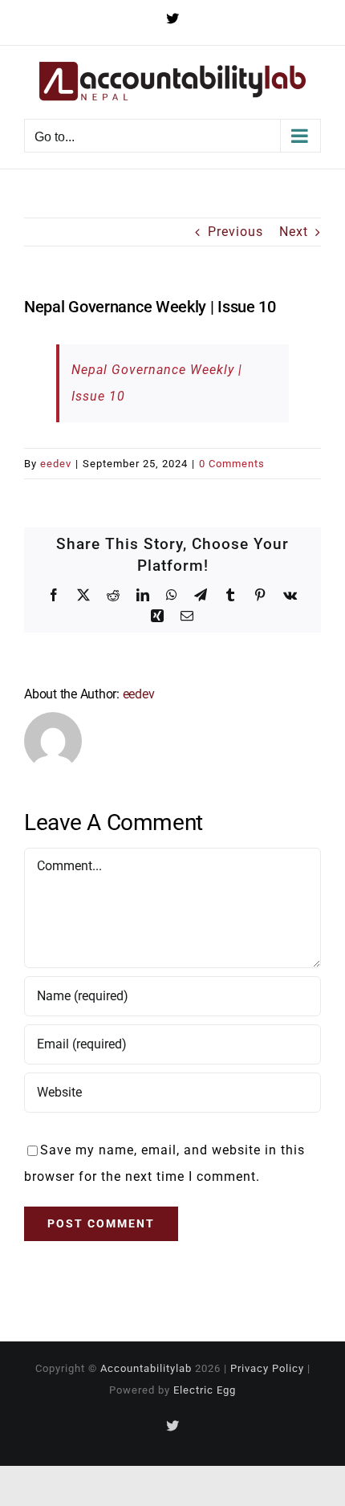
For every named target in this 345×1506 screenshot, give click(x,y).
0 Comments (232, 464)
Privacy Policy (267, 1368)
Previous (235, 231)
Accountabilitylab (146, 1368)
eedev (55, 464)
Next (293, 231)
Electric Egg (204, 1390)
